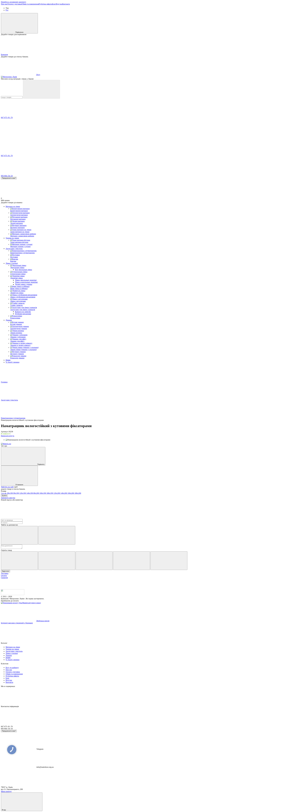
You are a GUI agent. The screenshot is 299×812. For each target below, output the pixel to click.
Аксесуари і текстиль (14, 249)
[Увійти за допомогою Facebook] (19, 535)
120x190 (22, 493)
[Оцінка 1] (19, 560)
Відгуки (59, 4)
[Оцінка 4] (131, 560)
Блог (54, 4)
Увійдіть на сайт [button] (7, 487)
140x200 (64, 493)
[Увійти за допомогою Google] (56, 535)
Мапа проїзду (6, 791)
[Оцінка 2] (56, 560)
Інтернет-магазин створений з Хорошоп (17, 623)
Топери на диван (12, 238)
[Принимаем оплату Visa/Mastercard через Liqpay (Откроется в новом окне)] (21, 603)
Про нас (4, 4)
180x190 (49, 493)
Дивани (9, 320)
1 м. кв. (4, 493)
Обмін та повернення (30, 4)
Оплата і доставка (14, 4)
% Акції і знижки (12, 362)
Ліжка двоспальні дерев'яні (26, 280)
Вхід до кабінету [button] (12, 668)
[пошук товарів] (41, 89)
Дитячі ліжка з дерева (23, 284)
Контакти (66, 4)
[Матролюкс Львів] (12, 594)
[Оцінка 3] (94, 560)
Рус (7, 10)
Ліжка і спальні (12, 263)
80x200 (36, 493)
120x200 (57, 493)
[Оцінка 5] (168, 560)
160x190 (42, 493)
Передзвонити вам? (9, 178)
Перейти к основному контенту (13, 2)
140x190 (29, 493)
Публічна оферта (45, 4)
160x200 (71, 493)
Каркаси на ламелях (23, 312)
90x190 (16, 493)
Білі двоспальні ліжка (23, 270)
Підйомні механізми (23, 314)
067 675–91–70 (7, 118)
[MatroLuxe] (6, 444)
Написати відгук (7, 436)
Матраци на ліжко (13, 206)
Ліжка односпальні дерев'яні (26, 282)
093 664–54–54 (7, 176)
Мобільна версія (42, 621)
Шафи (8, 360)
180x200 (78, 493)
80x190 (10, 493)
